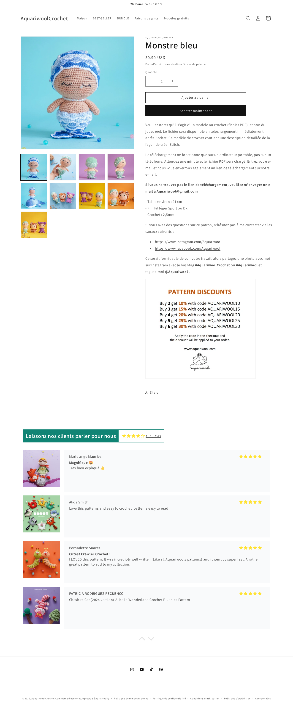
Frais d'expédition (157, 64)
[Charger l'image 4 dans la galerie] (120, 167)
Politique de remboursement (131, 698)
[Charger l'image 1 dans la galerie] (34, 167)
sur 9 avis (153, 436)
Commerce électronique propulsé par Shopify (82, 698)
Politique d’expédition (237, 698)
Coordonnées (263, 698)
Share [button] (154, 392)
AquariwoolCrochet (43, 698)
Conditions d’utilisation (205, 698)
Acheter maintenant (196, 110)
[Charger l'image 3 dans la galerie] (92, 167)
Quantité (151, 72)
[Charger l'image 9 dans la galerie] (34, 225)
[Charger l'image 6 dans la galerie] (62, 196)
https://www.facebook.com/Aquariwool (187, 248)
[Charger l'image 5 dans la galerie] (34, 196)
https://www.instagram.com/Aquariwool (188, 241)
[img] (133, 436)
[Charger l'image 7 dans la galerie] (92, 196)
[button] (248, 18)
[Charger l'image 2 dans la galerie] (62, 167)
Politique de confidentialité (169, 698)
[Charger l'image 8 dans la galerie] (120, 196)
